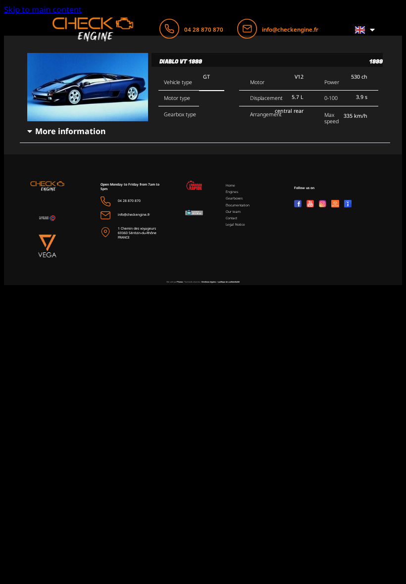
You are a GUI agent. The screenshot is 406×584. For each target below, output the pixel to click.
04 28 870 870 (203, 29)
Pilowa (180, 282)
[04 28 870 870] (169, 29)
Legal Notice (235, 224)
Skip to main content (43, 9)
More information (70, 131)
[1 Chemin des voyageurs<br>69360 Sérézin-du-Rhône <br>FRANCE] (105, 232)
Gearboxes (234, 198)
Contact (231, 218)
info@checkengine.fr (290, 29)
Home (230, 185)
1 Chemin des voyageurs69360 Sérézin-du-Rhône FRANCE (137, 233)
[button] (205, 131)
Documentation (238, 205)
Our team (233, 211)
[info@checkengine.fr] (247, 29)
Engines (232, 192)
